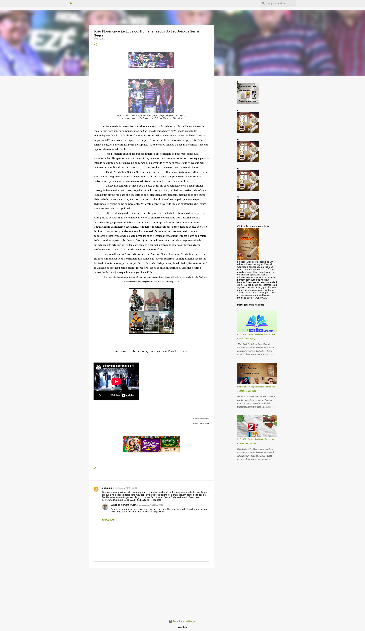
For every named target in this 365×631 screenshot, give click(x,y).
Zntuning (107, 488)
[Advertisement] (151, 593)
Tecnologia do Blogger (184, 621)
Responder (108, 520)
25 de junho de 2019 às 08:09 (125, 488)
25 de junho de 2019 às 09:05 (151, 505)
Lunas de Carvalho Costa (124, 504)
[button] (95, 45)
